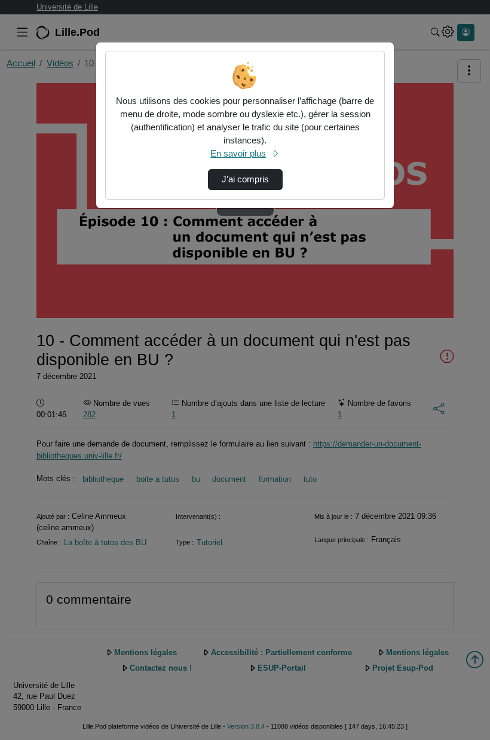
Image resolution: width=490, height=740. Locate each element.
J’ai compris (245, 179)
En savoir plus (238, 153)
